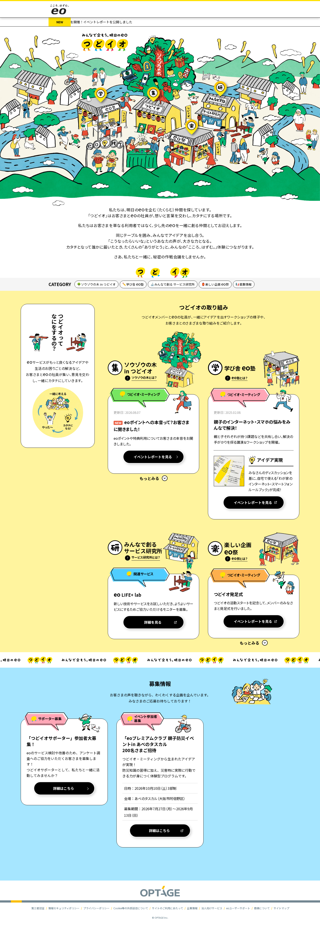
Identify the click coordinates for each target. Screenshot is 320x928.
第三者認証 (37, 908)
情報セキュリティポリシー (63, 908)
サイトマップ (281, 908)
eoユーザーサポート (238, 908)
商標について (262, 908)
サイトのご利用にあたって (167, 908)
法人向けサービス (211, 908)
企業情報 (192, 908)
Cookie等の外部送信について (130, 908)
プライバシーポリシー (96, 908)
